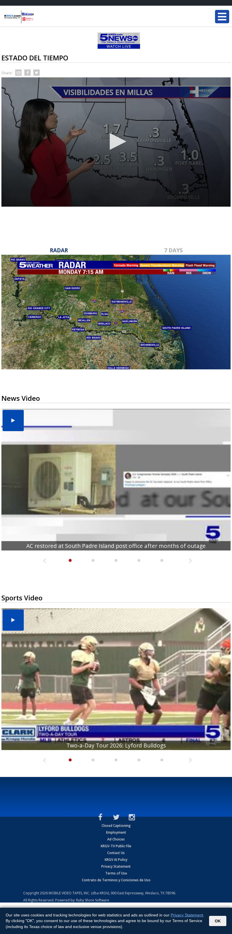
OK (218, 921)
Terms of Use (116, 873)
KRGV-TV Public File (116, 846)
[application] (116, 142)
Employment (116, 832)
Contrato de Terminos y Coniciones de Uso (116, 880)
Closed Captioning (116, 825)
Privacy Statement (116, 866)
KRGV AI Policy (116, 859)
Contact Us (116, 852)
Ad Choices (116, 839)
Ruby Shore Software (92, 900)
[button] (116, 141)
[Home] (38, 17)
